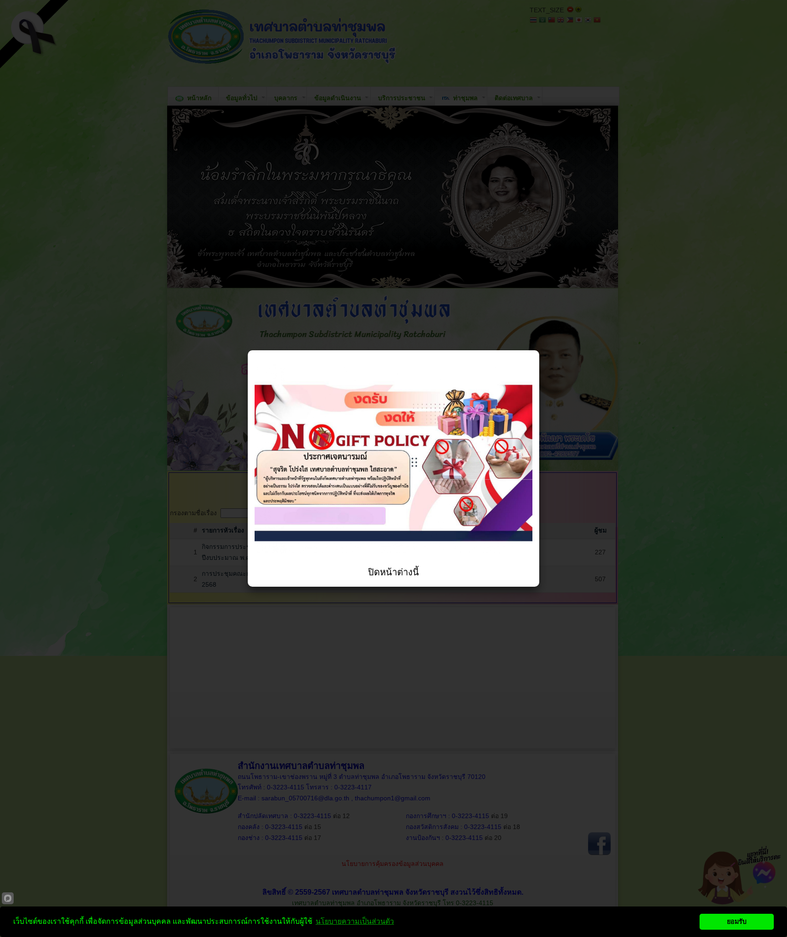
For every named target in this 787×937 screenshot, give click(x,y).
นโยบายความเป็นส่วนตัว (355, 921)
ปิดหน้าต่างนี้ (393, 572)
